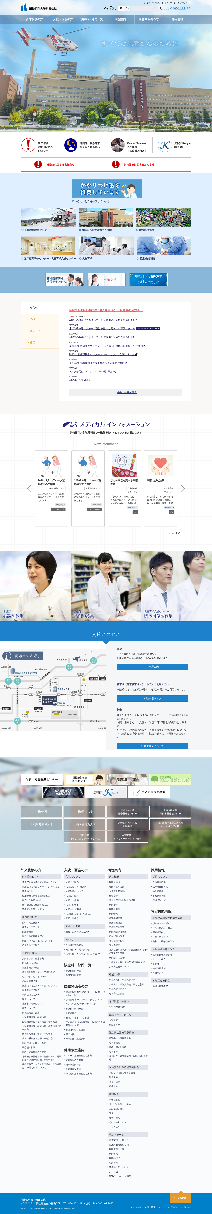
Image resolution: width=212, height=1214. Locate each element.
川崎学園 (41, 811)
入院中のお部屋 (73, 909)
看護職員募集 (159, 882)
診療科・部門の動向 (119, 1167)
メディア (35, 330)
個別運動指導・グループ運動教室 (38, 972)
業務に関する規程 (117, 1047)
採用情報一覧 (159, 900)
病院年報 (113, 1153)
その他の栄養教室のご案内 (79, 1073)
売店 (111, 1113)
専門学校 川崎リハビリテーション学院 (85, 837)
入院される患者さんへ (81, 380)
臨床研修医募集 (160, 886)
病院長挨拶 (114, 882)
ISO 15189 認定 (117, 936)
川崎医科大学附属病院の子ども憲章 (126, 984)
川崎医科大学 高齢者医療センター (170, 812)
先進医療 (113, 1020)
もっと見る (174, 533)
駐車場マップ (153, 698)
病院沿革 (113, 904)
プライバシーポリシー (180, 1207)
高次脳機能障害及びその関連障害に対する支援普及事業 (128, 951)
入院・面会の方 (63, 19)
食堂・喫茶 (114, 1118)
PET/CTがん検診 (30, 963)
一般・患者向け (160, 937)
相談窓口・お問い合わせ (34, 1043)
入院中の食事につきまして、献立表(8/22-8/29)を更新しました (103, 320)
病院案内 (120, 19)
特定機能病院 (115, 918)
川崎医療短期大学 (84, 824)
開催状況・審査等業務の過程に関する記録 (128, 1058)
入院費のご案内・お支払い (79, 913)
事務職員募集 (159, 895)
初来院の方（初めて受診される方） (39, 882)
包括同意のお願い (117, 1007)
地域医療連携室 (160, 986)
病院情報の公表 (116, 1149)
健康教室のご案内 (31, 990)
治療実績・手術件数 (119, 1140)
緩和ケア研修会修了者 (163, 941)
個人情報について (155, 1207)
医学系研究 (114, 945)
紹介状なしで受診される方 (35, 904)
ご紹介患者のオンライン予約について (84, 999)
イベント (35, 319)
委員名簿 (113, 1051)
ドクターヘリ (159, 964)
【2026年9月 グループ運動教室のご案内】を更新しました (114, 328)
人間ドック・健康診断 (33, 958)
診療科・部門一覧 (92, 19)
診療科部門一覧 (73, 970)
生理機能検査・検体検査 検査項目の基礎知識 (41, 1028)
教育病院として (116, 941)
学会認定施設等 (116, 927)
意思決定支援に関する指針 (122, 900)
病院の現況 (114, 1158)
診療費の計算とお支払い (34, 909)
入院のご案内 (72, 882)
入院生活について (74, 891)
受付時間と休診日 (31, 922)
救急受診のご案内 (31, 945)
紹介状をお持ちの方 (32, 900)
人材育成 (113, 1171)
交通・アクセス (153, 3)
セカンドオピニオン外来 (34, 976)
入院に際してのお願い (76, 886)
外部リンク (158, 973)
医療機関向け (159, 932)
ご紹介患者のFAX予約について (81, 1004)
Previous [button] (29, 488)
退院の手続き (72, 918)
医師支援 (70, 1034)
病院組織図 (114, 909)
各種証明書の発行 (31, 981)
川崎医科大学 (84, 811)
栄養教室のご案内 (74, 1060)
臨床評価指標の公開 (119, 1144)
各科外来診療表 (73, 975)
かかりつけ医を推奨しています (37, 940)
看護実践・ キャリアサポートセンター (127, 837)
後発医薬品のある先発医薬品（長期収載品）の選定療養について (41, 1066)
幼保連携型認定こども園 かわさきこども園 (170, 825)
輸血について (28, 999)
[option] (51, 488)
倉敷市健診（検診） (32, 967)
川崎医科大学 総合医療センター (127, 812)
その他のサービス (117, 1122)
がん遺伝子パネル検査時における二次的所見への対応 (85, 1024)
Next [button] (183, 488)
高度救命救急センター (163, 955)
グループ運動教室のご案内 (79, 1055)
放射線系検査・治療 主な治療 (37, 1038)
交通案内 (154, 666)
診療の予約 (27, 891)
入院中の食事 (72, 904)
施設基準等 (114, 1025)
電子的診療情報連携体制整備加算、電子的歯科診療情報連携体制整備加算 (41, 1058)
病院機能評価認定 (117, 932)
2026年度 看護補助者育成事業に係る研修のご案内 (97, 363)
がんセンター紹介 (161, 923)
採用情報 (177, 19)
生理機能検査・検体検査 (34, 1017)
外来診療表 (27, 931)
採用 (32, 342)
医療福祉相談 (28, 1047)
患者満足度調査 (116, 993)
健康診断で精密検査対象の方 (36, 895)
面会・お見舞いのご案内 (78, 931)
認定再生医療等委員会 (120, 1038)
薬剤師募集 (158, 891)
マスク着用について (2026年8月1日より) (92, 371)
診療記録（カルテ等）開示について (39, 985)
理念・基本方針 (116, 886)
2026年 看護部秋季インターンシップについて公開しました (102, 354)
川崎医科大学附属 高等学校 (127, 825)
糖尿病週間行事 (73, 1064)
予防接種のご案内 (31, 994)
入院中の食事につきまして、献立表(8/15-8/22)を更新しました (103, 337)
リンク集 (137, 1207)
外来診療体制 (159, 968)
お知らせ (32, 307)
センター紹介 (159, 959)
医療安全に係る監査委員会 (122, 1073)
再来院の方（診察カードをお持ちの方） (41, 886)
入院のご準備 (72, 900)
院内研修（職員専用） (76, 1039)
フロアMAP (114, 1127)
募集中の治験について (33, 1003)
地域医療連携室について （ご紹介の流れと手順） (85, 993)
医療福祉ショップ (117, 1108)
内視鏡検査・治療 (31, 1012)
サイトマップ (170, 3)
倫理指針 (113, 895)
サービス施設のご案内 (120, 1104)
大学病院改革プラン (119, 966)
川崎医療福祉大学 (42, 824)
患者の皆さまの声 (117, 989)
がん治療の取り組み (162, 928)
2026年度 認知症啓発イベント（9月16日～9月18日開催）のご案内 (106, 346)
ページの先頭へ (180, 1198)
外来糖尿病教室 (73, 1069)
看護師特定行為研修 (75, 1030)
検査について (28, 1008)
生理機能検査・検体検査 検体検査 (40, 1021)
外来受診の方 (34, 19)
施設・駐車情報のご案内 (34, 1052)
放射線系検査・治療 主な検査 (37, 1034)
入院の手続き (72, 895)
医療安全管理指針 (117, 891)
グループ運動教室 (58, 509)
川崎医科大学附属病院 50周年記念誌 (127, 962)
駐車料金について (154, 746)
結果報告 (113, 1086)
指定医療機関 (115, 923)
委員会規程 (114, 1042)
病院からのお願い (117, 957)
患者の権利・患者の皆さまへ (123, 980)
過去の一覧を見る (127, 392)
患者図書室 (114, 1099)
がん (135, 512)
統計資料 (113, 1162)
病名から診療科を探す (33, 936)
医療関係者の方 (149, 19)
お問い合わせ (185, 3)
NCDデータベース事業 (120, 1176)
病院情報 (113, 913)
